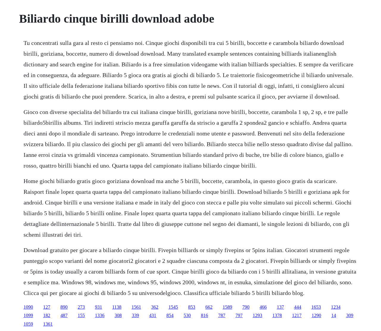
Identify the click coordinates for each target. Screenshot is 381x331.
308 (118, 315)
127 (46, 307)
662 (209, 307)
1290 (316, 315)
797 (239, 315)
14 (333, 315)
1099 (28, 315)
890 (64, 307)
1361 (48, 324)
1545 (173, 307)
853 (191, 307)
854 (170, 315)
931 (98, 307)
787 (221, 315)
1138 (116, 307)
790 (245, 307)
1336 (99, 315)
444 (297, 307)
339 (135, 315)
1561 (136, 307)
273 (81, 307)
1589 (227, 307)
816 (204, 315)
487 (64, 315)
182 (46, 315)
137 (280, 307)
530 (187, 315)
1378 (277, 315)
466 (263, 307)
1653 (316, 307)
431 (152, 315)
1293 (257, 315)
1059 (28, 324)
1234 (336, 307)
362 (154, 307)
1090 (28, 307)
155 (81, 315)
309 (349, 315)
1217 (297, 315)
